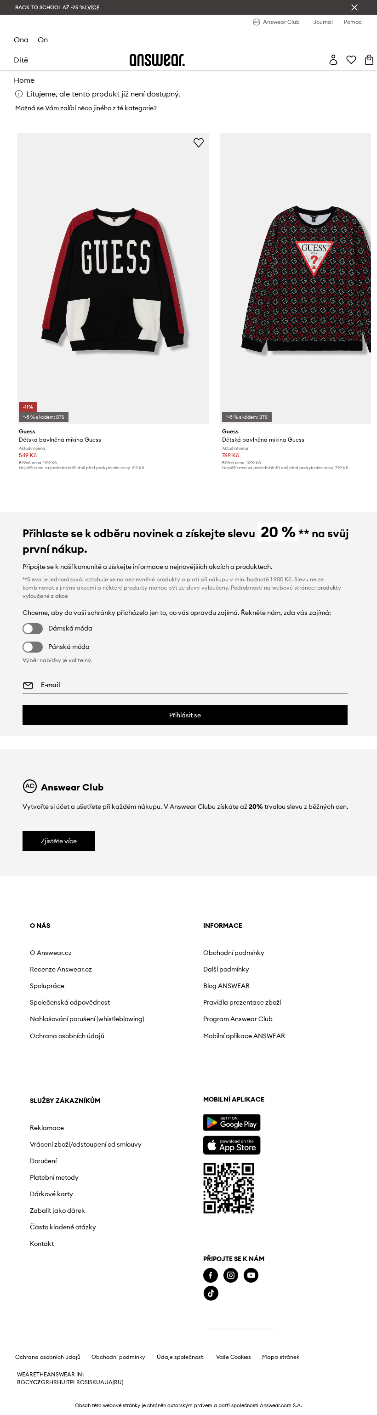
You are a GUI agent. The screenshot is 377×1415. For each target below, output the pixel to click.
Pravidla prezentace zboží (164, 1006)
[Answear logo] (157, 60)
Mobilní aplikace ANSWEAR (158, 1047)
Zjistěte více (59, 841)
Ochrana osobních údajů (67, 1050)
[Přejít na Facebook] (37, 1309)
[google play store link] (58, 1155)
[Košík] (369, 59)
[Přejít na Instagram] (57, 1309)
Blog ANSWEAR (157, 986)
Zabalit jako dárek (265, 1050)
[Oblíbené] (351, 59)
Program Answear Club (168, 1027)
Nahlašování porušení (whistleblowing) (62, 1030)
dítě (21, 59)
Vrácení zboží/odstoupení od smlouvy (268, 976)
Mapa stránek (280, 1390)
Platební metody (262, 1017)
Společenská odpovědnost (50, 1006)
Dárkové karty (259, 1034)
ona (21, 39)
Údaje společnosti (181, 1390)
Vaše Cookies (233, 1390)
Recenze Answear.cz (61, 969)
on (43, 39)
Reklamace (255, 953)
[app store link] (58, 1177)
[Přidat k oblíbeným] (199, 142)
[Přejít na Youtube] (77, 1309)
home (24, 80)
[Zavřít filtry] (354, 7)
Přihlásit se (185, 715)
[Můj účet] (333, 59)
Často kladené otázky (271, 1067)
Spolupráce (47, 986)
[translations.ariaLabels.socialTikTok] (38, 1326)
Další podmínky (157, 969)
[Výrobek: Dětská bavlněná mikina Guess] (113, 278)
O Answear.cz (51, 953)
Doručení (251, 1000)
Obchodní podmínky (164, 953)
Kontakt (250, 1084)
